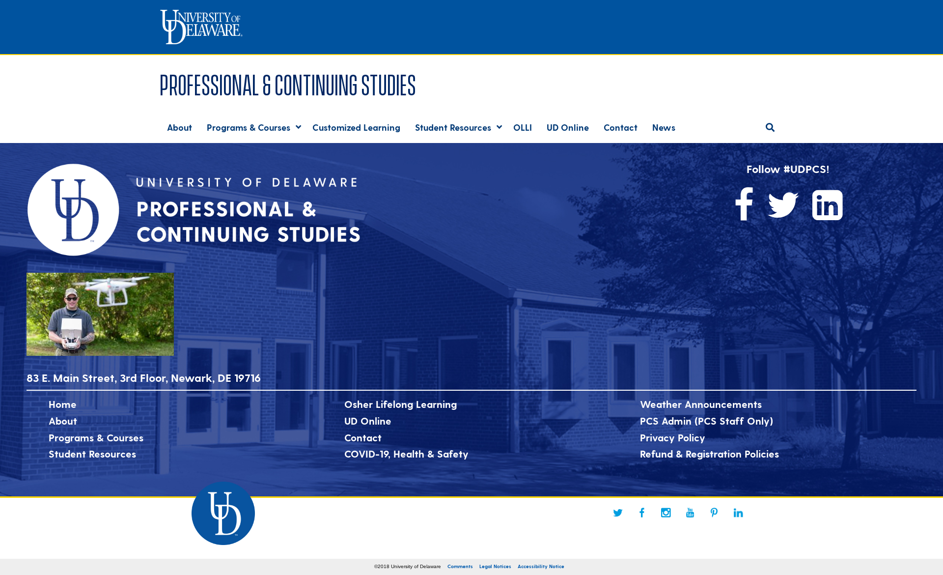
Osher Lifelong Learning (400, 404)
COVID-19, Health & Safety (406, 454)
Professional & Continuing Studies (288, 83)
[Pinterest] (714, 512)
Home (63, 404)
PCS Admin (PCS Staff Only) (706, 421)
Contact (363, 437)
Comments (460, 566)
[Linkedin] (738, 512)
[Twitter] (618, 512)
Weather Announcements (701, 404)
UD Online (367, 421)
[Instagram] (666, 512)
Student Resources (92, 454)
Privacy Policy (672, 437)
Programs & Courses (96, 437)
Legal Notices (495, 566)
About (63, 421)
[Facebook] (642, 512)
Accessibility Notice (541, 566)
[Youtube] (690, 512)
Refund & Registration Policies (709, 454)
